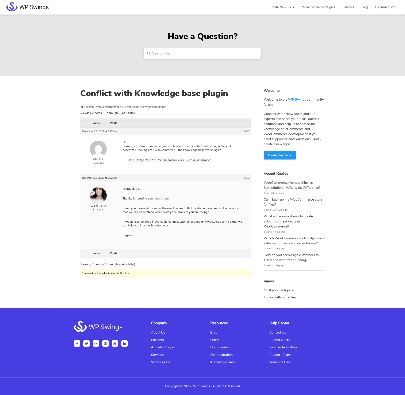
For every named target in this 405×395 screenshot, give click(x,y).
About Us (158, 332)
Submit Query (279, 340)
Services (157, 354)
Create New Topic (280, 155)
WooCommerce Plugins (109, 106)
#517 (247, 131)
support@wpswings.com (210, 222)
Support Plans (280, 354)
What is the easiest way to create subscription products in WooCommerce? (288, 221)
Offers (215, 340)
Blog (213, 332)
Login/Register (385, 7)
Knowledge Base (222, 362)
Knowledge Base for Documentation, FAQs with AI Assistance (170, 160)
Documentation (221, 347)
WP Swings (297, 99)
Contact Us (277, 332)
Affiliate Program (164, 347)
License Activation (283, 347)
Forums (89, 106)
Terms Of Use (279, 362)
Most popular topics (278, 290)
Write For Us (160, 362)
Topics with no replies (280, 297)
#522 (247, 178)
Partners (157, 340)
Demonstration (221, 354)
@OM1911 (133, 189)
